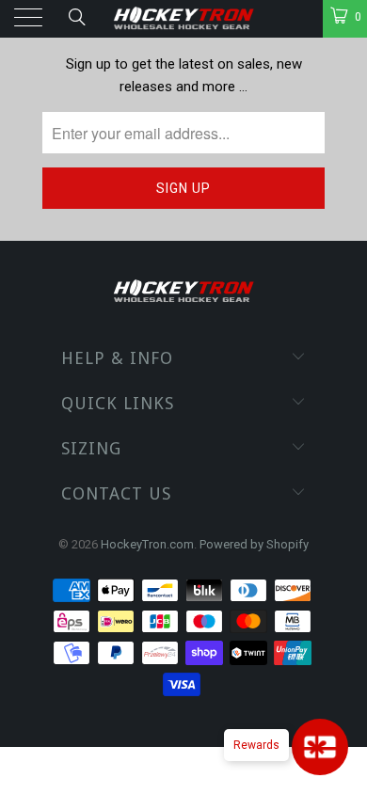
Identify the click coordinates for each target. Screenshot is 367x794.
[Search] (76, 17)
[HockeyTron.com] (184, 19)
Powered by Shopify (254, 544)
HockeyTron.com (147, 544)
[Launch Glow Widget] (320, 747)
